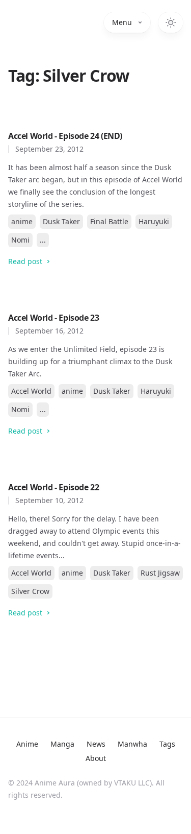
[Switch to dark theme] (170, 22)
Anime (27, 744)
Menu (122, 22)
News (96, 744)
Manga (62, 744)
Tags (167, 744)
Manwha (132, 744)
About (96, 758)
